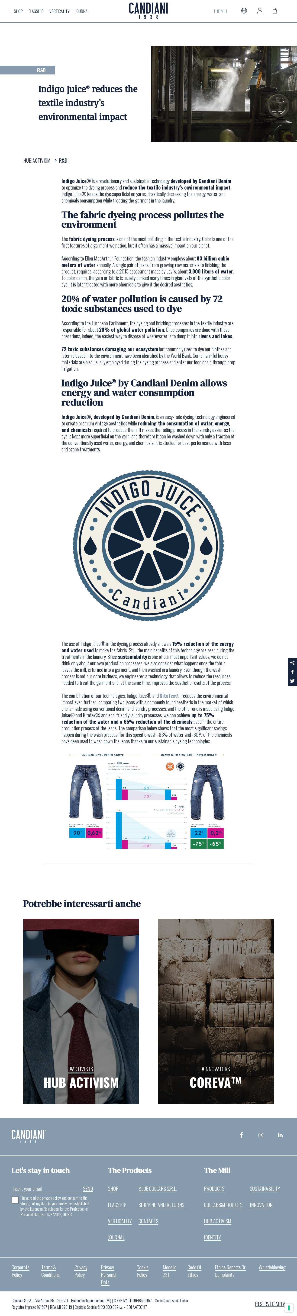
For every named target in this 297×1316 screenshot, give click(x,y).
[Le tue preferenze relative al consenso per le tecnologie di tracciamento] (288, 1307)
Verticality (59, 11)
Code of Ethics (194, 1270)
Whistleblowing (272, 1267)
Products (214, 1188)
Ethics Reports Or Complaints (230, 1270)
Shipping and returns (161, 1204)
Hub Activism (217, 1221)
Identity (212, 1237)
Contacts (148, 1221)
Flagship (36, 11)
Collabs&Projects (223, 1204)
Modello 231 (169, 1270)
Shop (18, 11)
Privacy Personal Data (108, 1274)
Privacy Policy (80, 1270)
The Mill (220, 11)
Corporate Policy (20, 1270)
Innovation (261, 1204)
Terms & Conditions (50, 1270)
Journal (82, 11)
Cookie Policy (142, 1270)
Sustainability (265, 1188)
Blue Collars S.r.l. (158, 1188)
